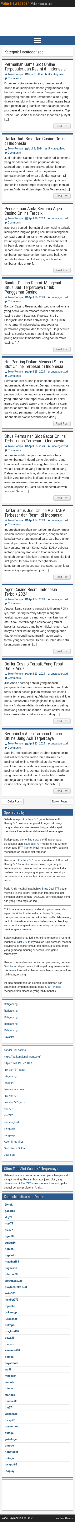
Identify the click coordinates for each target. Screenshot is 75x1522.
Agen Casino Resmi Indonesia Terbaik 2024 (30, 592)
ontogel (10, 1445)
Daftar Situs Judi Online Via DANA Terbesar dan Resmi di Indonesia (34, 513)
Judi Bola (9, 1154)
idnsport (9, 1082)
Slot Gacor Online (14, 1148)
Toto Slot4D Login (14, 1504)
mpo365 (10, 1306)
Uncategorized (56, 74)
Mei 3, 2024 (35, 74)
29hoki (9, 1204)
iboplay (9, 1471)
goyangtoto (12, 1426)
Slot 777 (22, 941)
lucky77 (10, 1420)
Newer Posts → (61, 801)
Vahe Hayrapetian (15, 3)
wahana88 (11, 1413)
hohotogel (11, 1451)
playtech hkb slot (16, 1287)
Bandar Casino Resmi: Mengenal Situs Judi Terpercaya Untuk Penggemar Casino (32, 287)
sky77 (8, 1217)
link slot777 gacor (14, 1069)
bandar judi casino (15, 1050)
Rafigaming (11, 1004)
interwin (10, 1388)
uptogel (10, 1458)
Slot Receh (10, 966)
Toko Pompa (15, 74)
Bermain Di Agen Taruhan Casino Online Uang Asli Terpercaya (33, 736)
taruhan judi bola (14, 1089)
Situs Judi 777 (29, 819)
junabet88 (11, 1401)
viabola (9, 1382)
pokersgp (11, 1312)
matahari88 (12, 1261)
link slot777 (11, 1095)
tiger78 (9, 1236)
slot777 (8, 1109)
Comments (14, 78)
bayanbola (11, 1363)
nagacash (11, 1268)
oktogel (9, 1356)
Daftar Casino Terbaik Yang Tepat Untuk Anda (33, 666)
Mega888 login (12, 1497)
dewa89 (9, 1337)
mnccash (10, 1375)
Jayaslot (9, 1036)
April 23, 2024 (36, 673)
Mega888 (9, 1484)
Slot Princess (53, 986)
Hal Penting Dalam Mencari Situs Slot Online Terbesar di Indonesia (33, 364)
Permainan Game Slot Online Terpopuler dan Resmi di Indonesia (35, 67)
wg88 (8, 1369)
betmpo (10, 1325)
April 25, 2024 (36, 371)
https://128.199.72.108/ (18, 1063)
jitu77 (8, 1407)
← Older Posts (13, 801)
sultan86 (10, 1242)
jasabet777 (11, 1299)
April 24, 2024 (36, 520)
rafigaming (10, 1076)
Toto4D (8, 1490)
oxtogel (9, 1432)
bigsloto (10, 1255)
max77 (9, 1223)
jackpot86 (11, 1464)
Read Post (62, 126)
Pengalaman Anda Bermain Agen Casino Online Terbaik (33, 211)
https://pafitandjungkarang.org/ (22, 1056)
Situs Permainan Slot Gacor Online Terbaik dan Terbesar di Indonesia (35, 438)
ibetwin (9, 1344)
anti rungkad (11, 1122)
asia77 (9, 1230)
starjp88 (10, 1394)
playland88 (12, 1331)
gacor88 (10, 1210)
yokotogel (11, 1439)
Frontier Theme (64, 1518)
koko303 (10, 1293)
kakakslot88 (12, 1350)
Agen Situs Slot (13, 1141)
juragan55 (11, 1318)
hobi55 (9, 1248)
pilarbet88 (11, 1274)
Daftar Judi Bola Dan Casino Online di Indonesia (35, 141)
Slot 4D (15, 913)
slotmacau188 (13, 1280)
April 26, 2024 (36, 218)
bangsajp (9, 1128)
